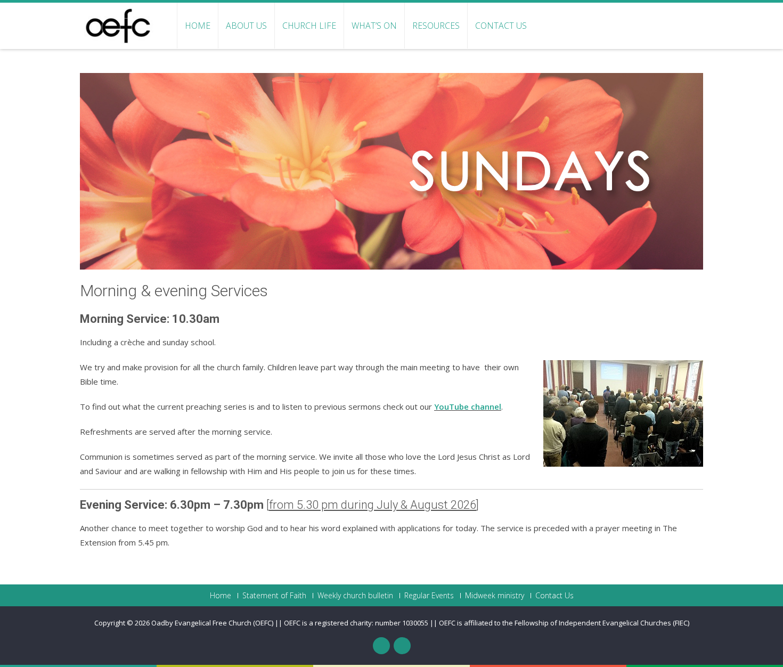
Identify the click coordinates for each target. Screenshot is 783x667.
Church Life (309, 25)
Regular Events (429, 595)
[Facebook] (381, 645)
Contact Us (501, 25)
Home (197, 25)
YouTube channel (467, 406)
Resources (436, 25)
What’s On (374, 25)
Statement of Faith (274, 595)
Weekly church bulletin (355, 595)
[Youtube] (402, 645)
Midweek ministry (494, 595)
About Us (246, 25)
